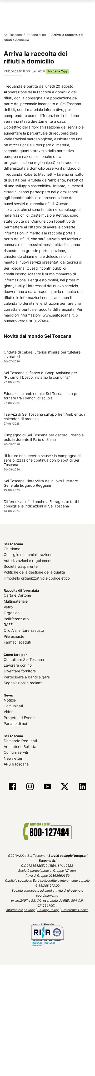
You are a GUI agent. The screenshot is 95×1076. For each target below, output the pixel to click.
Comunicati (13, 705)
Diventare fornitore (20, 671)
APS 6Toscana (16, 764)
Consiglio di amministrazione (28, 554)
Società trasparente (21, 566)
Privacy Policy (48, 910)
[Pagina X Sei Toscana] (64, 786)
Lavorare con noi (18, 665)
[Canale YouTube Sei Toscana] (47, 786)
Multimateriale (16, 601)
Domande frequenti (20, 740)
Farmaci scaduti (17, 642)
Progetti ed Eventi (19, 717)
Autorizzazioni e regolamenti (28, 560)
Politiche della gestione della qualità (34, 572)
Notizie (10, 700)
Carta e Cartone (17, 595)
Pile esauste (14, 636)
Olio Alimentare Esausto (24, 630)
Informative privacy (20, 910)
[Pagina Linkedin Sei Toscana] (82, 786)
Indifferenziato (16, 618)
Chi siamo (12, 548)
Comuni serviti (16, 752)
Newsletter (13, 758)
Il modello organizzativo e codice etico (37, 578)
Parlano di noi (15, 723)
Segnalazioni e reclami (23, 682)
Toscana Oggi (57, 71)
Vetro (8, 606)
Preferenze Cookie (74, 910)
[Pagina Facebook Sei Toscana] (12, 786)
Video (8, 711)
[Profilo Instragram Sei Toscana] (30, 786)
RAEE (8, 624)
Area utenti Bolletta (20, 746)
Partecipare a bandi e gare (27, 676)
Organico (11, 612)
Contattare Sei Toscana (24, 659)
